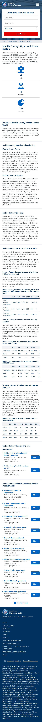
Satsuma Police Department (15, 592)
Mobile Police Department (14, 549)
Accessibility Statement (12, 641)
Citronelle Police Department (15, 527)
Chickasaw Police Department (15, 516)
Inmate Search (8, 626)
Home (4, 623)
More (35, 457)
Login (4, 655)
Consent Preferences (30, 661)
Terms (4, 635)
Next (21, 603)
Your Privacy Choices (11, 644)
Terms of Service (20, 712)
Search (20, 34)
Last (26, 603)
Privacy (5, 638)
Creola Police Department (14, 538)
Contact (5, 629)
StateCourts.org (11, 4)
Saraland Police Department (15, 581)
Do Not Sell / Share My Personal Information (15, 648)
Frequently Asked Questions (14, 652)
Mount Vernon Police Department (17, 559)
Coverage (6, 632)
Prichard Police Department (14, 570)
